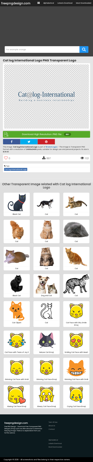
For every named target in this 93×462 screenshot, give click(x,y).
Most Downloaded (83, 3)
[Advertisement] (46, 27)
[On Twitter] (29, 141)
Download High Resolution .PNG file (45, 134)
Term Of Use (53, 422)
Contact (52, 429)
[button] (39, 3)
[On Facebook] (11, 141)
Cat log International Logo (16, 169)
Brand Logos (51, 147)
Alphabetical (48, 3)
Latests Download (65, 3)
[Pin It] (46, 141)
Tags (8, 166)
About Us (52, 426)
